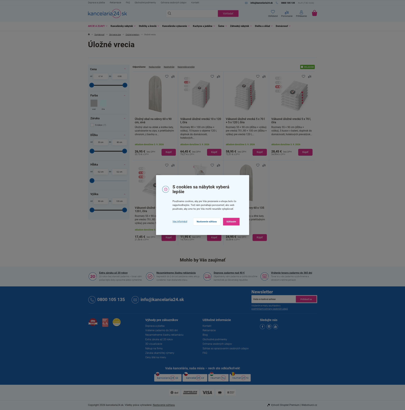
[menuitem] (97, 26)
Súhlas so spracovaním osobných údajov (226, 348)
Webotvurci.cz (309, 405)
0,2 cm (101, 172)
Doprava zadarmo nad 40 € (229, 272)
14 (101, 76)
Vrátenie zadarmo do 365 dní (161, 330)
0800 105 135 (111, 299)
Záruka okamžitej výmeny (159, 352)
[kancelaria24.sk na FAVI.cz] (93, 323)
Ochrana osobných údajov (174, 2)
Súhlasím (231, 221)
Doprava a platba (96, 2)
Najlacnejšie (155, 67)
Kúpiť (169, 152)
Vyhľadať (228, 13)
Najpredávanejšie (186, 67)
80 (120, 76)
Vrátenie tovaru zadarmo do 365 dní (291, 272)
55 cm (100, 142)
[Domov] (89, 35)
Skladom (309, 67)
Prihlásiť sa (306, 299)
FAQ (128, 2)
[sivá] (94, 105)
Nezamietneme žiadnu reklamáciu (176, 272)
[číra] (103, 105)
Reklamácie (115, 2)
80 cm (119, 142)
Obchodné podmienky (145, 2)
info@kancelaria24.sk (162, 299)
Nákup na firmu (154, 348)
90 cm (100, 201)
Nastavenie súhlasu (207, 221)
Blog (205, 334)
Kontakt (195, 2)
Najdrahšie (169, 67)
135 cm (119, 201)
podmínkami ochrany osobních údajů (269, 309)
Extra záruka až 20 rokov (113, 272)
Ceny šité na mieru (155, 357)
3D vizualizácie (153, 343)
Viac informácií (180, 221)
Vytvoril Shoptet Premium (285, 405)
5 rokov (100, 125)
